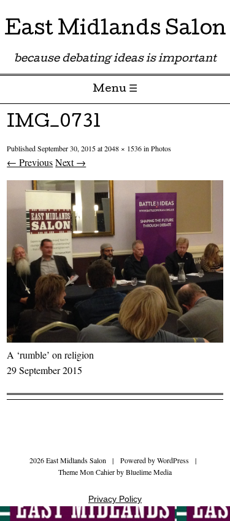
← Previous (30, 162)
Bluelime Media (149, 472)
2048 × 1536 (123, 148)
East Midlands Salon (115, 30)
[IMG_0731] (115, 338)
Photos (161, 148)
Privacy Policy (115, 499)
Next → (70, 162)
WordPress (173, 460)
